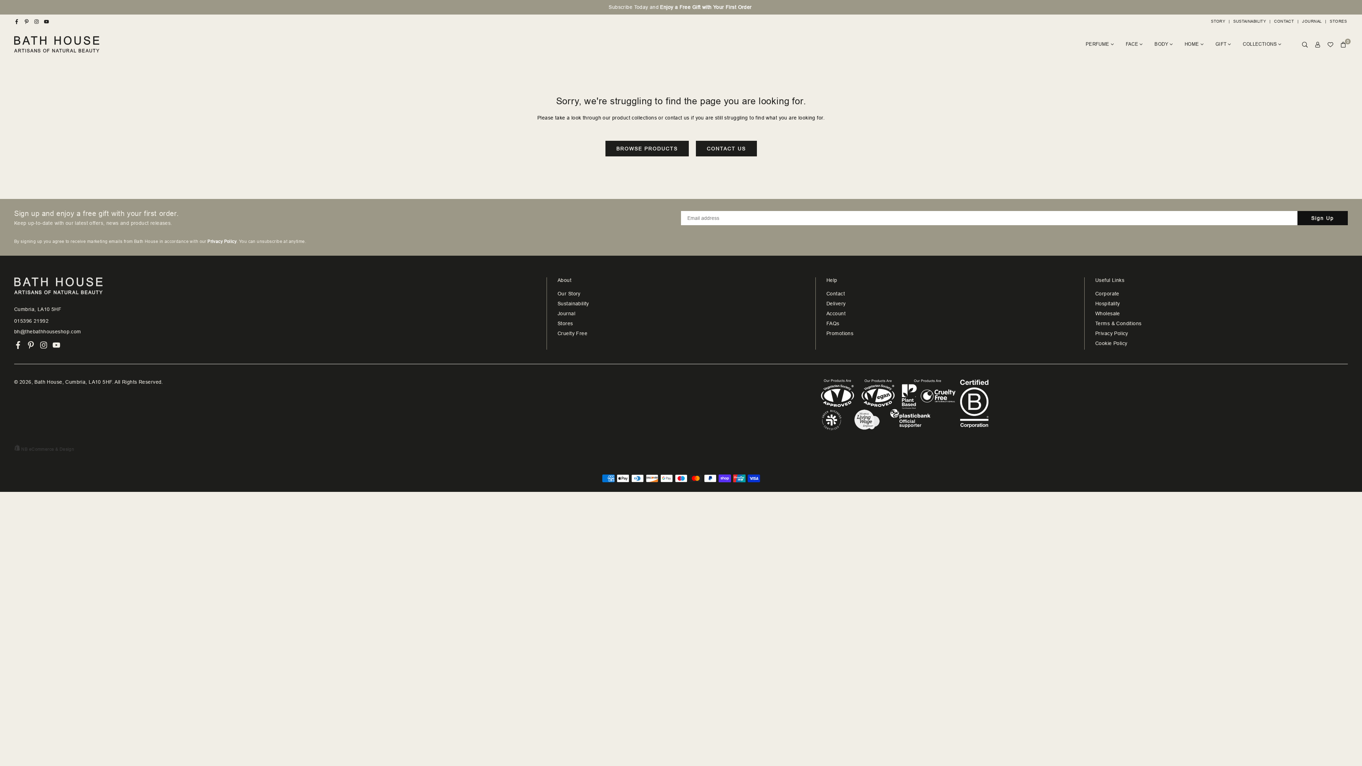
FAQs (833, 323)
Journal (1312, 21)
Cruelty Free (572, 333)
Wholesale (1107, 313)
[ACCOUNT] (1317, 44)
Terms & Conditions (1118, 323)
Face (1132, 44)
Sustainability (1249, 21)
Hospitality (1107, 303)
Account (836, 313)
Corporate (1107, 293)
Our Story (569, 293)
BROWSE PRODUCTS (647, 148)
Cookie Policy (1111, 343)
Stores (1338, 21)
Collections (1260, 44)
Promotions (839, 333)
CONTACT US (726, 148)
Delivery (836, 303)
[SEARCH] (1305, 44)
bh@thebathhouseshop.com (47, 331)
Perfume (1097, 44)
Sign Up (1322, 218)
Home (1192, 44)
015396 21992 (31, 321)
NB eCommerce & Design (47, 449)
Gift (1221, 44)
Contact (1284, 21)
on (681, 7)
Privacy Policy (1111, 333)
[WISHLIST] (1330, 44)
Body (1161, 44)
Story (1218, 21)
